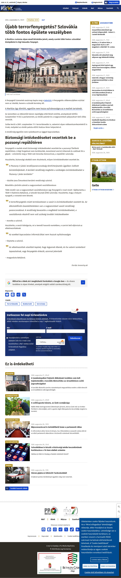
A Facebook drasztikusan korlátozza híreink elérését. (27, 319)
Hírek (53, 519)
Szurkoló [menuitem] (109, 8)
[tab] (95, 23)
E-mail (48, 328)
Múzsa (63, 519)
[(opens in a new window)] (43, 529)
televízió (48, 100)
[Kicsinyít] (119, 511)
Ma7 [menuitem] (92, 8)
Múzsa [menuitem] (100, 8)
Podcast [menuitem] (75, 8)
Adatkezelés (58, 536)
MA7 (43, 519)
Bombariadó (27, 304)
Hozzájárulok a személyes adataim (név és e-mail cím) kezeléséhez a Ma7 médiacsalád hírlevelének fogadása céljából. (21, 344)
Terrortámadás (12, 304)
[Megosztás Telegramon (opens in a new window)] (18, 294)
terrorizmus (41, 304)
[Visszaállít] (119, 516)
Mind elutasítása (90, 566)
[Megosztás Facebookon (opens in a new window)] (13, 294)
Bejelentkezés (82, 2)
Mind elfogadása (108, 566)
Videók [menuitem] (84, 8)
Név (8, 328)
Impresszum (32, 536)
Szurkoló (76, 519)
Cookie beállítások (74, 536)
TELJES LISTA (97, 128)
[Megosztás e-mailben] (7, 294)
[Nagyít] (119, 506)
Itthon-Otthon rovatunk (102, 190)
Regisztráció (97, 2)
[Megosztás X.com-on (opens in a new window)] (24, 294)
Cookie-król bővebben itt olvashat (99, 572)
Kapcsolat (45, 536)
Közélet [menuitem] (66, 8)
